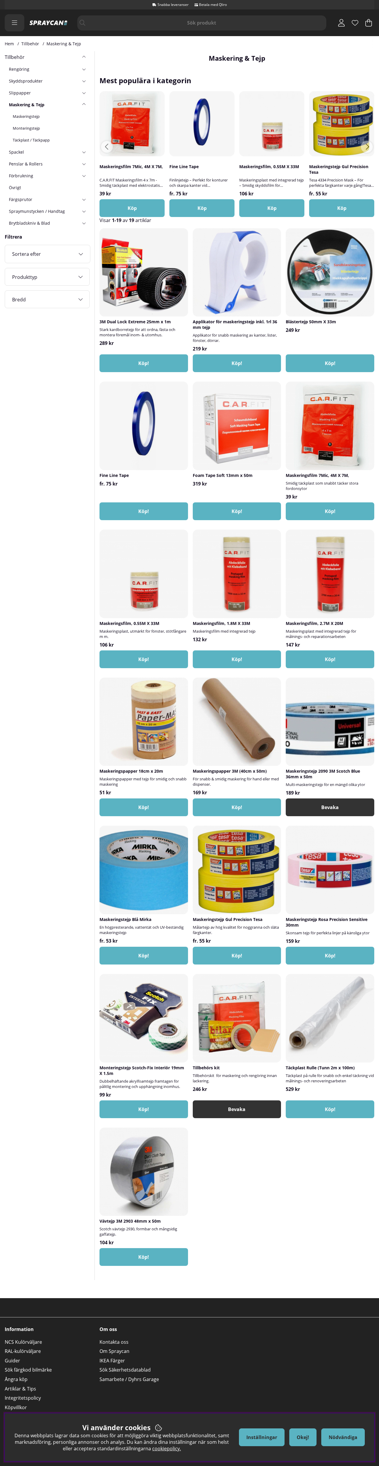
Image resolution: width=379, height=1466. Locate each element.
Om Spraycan (114, 1351)
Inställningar (261, 1437)
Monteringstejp (26, 128)
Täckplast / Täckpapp (31, 140)
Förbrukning (21, 176)
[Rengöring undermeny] (84, 69)
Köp (202, 208)
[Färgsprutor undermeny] (84, 199)
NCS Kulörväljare (23, 1342)
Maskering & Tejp (63, 43)
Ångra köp (16, 1379)
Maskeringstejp (26, 116)
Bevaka (330, 807)
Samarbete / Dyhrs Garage (129, 1379)
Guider (12, 1360)
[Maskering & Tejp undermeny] (84, 104)
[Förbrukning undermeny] (84, 175)
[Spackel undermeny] (84, 152)
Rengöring (19, 69)
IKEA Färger (112, 1360)
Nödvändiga (343, 1437)
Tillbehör (30, 43)
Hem (9, 43)
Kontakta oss (114, 1342)
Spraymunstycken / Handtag (37, 211)
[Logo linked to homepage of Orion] (48, 22)
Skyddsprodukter (26, 81)
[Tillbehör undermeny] (84, 57)
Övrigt (15, 187)
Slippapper (20, 93)
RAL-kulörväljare (23, 1351)
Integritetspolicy (23, 1398)
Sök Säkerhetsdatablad (125, 1370)
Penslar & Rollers (26, 164)
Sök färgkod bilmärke (28, 1370)
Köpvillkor (16, 1407)
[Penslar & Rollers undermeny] (84, 164)
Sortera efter (26, 254)
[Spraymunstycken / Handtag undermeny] (84, 211)
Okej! (303, 1437)
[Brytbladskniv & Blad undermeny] (84, 223)
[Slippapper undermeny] (84, 93)
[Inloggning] (341, 23)
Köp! (143, 511)
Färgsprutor (20, 199)
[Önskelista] (355, 23)
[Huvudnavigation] (14, 22)
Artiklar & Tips (20, 1388)
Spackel (16, 152)
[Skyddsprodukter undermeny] (84, 81)
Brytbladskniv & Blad (29, 223)
